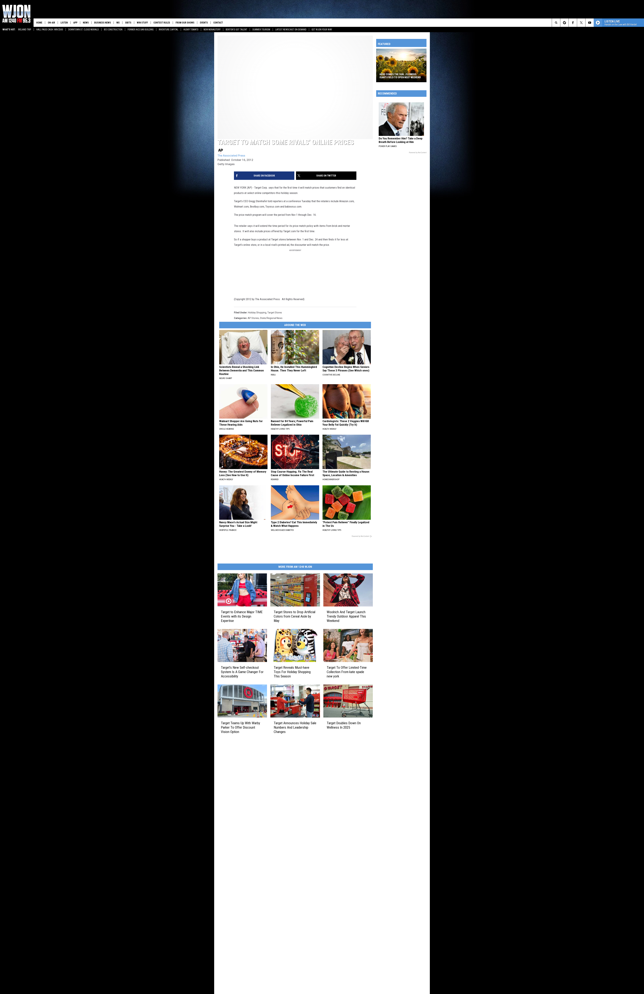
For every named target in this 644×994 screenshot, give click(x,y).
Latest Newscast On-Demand (290, 29)
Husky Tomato (190, 29)
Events (204, 22)
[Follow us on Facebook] (573, 22)
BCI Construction (113, 29)
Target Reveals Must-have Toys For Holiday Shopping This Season (292, 672)
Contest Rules (161, 22)
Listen (64, 22)
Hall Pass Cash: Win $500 (49, 29)
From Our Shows (185, 22)
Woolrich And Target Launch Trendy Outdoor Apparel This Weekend (346, 616)
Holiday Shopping (257, 312)
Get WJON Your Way (322, 29)
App (75, 22)
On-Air (51, 22)
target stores (274, 312)
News (86, 22)
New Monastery (212, 29)
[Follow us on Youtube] (589, 22)
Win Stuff (142, 22)
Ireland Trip (24, 29)
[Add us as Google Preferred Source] (564, 22)
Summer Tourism (261, 29)
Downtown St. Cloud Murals (83, 29)
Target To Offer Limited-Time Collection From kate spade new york (347, 672)
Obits (128, 22)
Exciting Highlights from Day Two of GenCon (400, 76)
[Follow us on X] (581, 22)
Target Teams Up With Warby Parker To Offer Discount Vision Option (240, 727)
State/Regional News (271, 318)
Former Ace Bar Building (141, 29)
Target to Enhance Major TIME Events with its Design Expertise (242, 616)
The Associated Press (231, 155)
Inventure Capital (168, 29)
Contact (218, 22)
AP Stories (253, 318)
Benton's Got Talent (236, 29)
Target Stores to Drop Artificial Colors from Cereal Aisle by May (294, 616)
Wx (118, 22)
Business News (102, 22)
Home (39, 22)
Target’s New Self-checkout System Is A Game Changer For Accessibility (242, 672)
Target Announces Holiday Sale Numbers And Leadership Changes (295, 727)
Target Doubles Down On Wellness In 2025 (344, 725)
